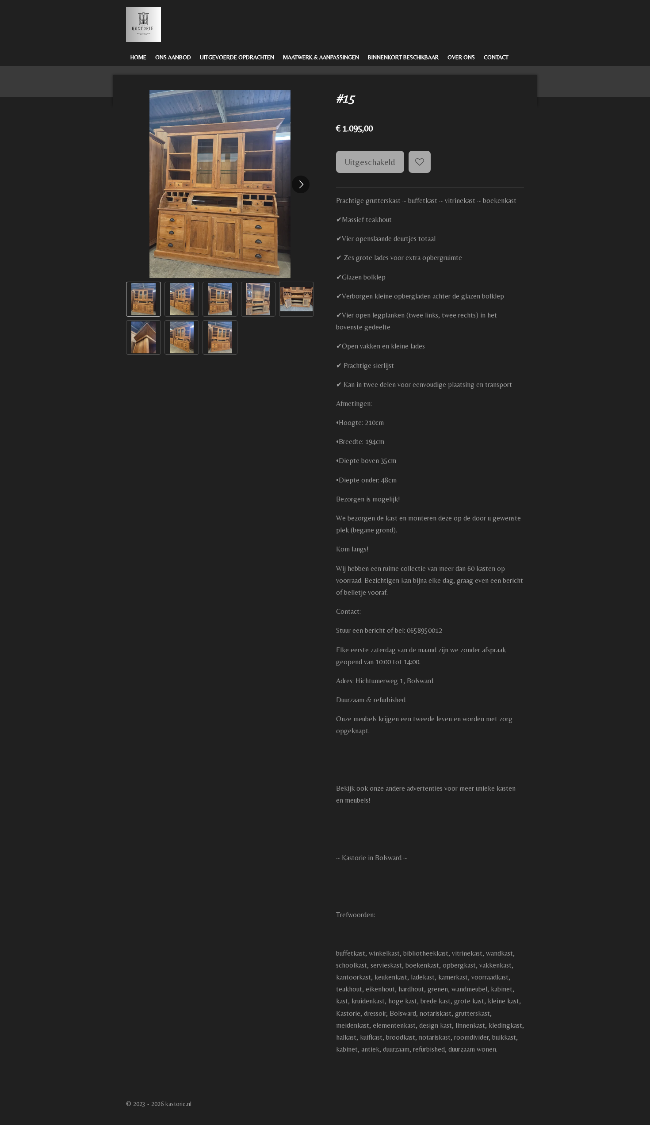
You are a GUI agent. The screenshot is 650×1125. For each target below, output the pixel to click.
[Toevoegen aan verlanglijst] (420, 162)
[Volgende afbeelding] (301, 184)
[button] (143, 299)
